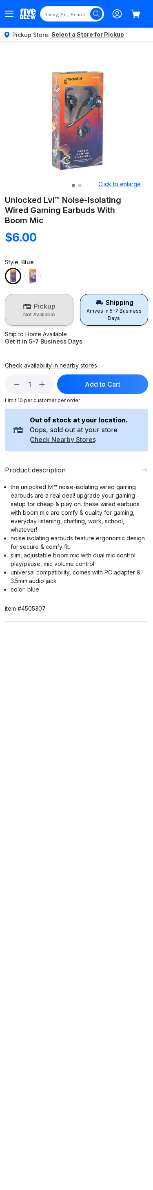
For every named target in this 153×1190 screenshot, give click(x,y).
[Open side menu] (9, 14)
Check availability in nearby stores (51, 365)
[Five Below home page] (28, 14)
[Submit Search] (96, 14)
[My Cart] (135, 14)
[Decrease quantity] (17, 384)
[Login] (117, 14)
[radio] (39, 310)
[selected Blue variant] (13, 276)
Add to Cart (102, 384)
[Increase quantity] (42, 384)
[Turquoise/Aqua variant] (32, 276)
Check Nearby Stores (63, 440)
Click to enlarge (119, 184)
